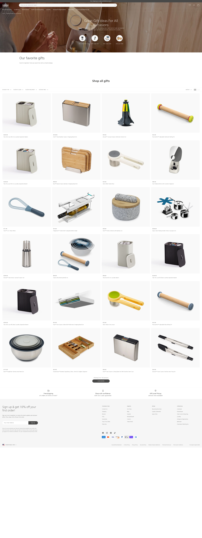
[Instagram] (107, 433)
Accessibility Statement (117, 444)
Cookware (179, 409)
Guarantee (104, 419)
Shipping (104, 411)
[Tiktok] (115, 433)
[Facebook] (103, 433)
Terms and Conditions (178, 444)
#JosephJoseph (130, 416)
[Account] (194, 5)
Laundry (179, 416)
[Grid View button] (195, 89)
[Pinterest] (111, 433)
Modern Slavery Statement (154, 444)
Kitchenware (180, 411)
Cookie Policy (127, 444)
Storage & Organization (182, 419)
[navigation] (26, 90)
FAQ (103, 416)
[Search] (115, 5)
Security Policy (143, 444)
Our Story (129, 409)
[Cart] (198, 5)
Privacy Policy (135, 444)
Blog (128, 411)
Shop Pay (104, 424)
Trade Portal (130, 421)
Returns (104, 414)
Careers (129, 419)
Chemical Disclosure (166, 444)
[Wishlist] (190, 5)
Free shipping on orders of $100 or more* (101, 1)
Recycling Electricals (157, 409)
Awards (129, 414)
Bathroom (179, 421)
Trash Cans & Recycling (182, 414)
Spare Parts (154, 414)
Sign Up (33, 422)
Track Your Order (106, 421)
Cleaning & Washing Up (182, 424)
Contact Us (104, 409)
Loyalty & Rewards (156, 411)
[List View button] (198, 89)
